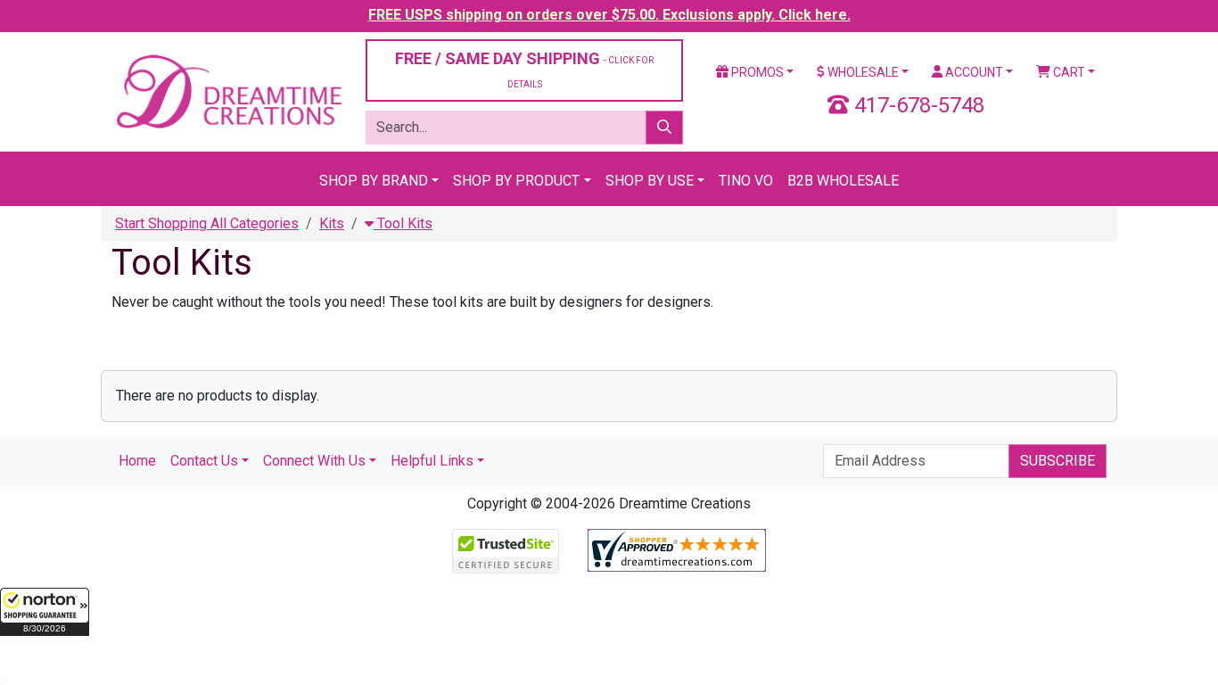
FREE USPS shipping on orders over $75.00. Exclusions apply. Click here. (609, 14)
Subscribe (1057, 460)
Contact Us (204, 460)
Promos (756, 72)
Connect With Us (314, 460)
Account (972, 72)
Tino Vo (746, 180)
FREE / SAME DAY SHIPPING (524, 69)
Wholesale (862, 72)
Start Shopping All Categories (207, 223)
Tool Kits (403, 223)
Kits (331, 223)
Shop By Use (649, 180)
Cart (1067, 72)
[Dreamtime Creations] (227, 90)
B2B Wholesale (843, 180)
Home (137, 460)
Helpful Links (432, 460)
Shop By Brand (373, 180)
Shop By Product (516, 180)
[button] (44, 612)
